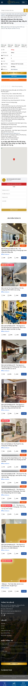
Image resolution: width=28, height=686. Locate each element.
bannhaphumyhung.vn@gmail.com (13, 611)
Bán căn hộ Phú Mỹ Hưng (18, 14)
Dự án (21, 5)
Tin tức (2, 628)
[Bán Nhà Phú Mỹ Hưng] (13, 2)
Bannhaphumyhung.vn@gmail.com (12, 133)
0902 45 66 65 (9, 608)
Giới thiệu (3, 623)
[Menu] (2, 2)
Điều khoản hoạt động (6, 635)
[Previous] (3, 34)
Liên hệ (2, 626)
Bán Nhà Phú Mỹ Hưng (16, 676)
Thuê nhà (14, 5)
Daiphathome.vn (10, 613)
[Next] (25, 34)
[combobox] (12, 10)
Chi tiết (24, 257)
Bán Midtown (14, 69)
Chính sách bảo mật (5, 630)
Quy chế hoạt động (5, 633)
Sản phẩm (9, 14)
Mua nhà (7, 5)
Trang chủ (3, 14)
